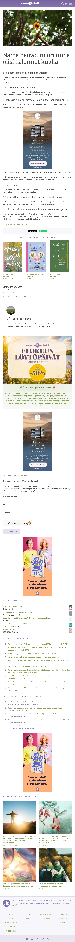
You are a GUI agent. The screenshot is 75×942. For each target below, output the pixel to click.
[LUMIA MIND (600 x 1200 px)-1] (37, 140)
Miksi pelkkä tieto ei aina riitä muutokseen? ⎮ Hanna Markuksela (33, 714)
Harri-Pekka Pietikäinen (10, 845)
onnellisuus (23, 296)
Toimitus (63, 923)
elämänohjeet (9, 296)
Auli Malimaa (43, 888)
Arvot (28, 915)
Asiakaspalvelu (46, 915)
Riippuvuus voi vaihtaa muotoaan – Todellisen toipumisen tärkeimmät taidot (38, 720)
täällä (14, 905)
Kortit (28, 919)
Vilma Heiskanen (12, 287)
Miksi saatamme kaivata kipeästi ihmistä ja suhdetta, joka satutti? (34, 657)
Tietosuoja (11, 927)
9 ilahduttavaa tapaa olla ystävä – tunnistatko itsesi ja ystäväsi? (52, 885)
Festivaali (63, 915)
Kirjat (11, 919)
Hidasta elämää (30, 3)
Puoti (46, 923)
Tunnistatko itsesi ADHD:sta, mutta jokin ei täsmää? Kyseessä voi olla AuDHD (38, 644)
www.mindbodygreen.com (18, 224)
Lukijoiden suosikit (19, 293)
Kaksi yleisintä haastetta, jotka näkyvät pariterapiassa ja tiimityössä (35, 708)
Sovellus (28, 923)
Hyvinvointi (9, 293)
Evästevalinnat (11, 931)
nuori (17, 296)
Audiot (11, 915)
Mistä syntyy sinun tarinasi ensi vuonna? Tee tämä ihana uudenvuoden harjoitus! (19, 885)
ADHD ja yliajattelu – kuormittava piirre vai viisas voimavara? (32, 654)
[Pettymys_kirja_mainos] (37, 566)
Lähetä (43, 231)
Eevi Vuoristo (43, 845)
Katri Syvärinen (7, 888)
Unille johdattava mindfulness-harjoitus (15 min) (27, 702)
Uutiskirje (46, 919)
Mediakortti (63, 919)
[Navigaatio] (70, 3)
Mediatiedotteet (11, 923)
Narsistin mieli (14, 726)
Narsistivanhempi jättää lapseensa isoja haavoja (27, 666)
